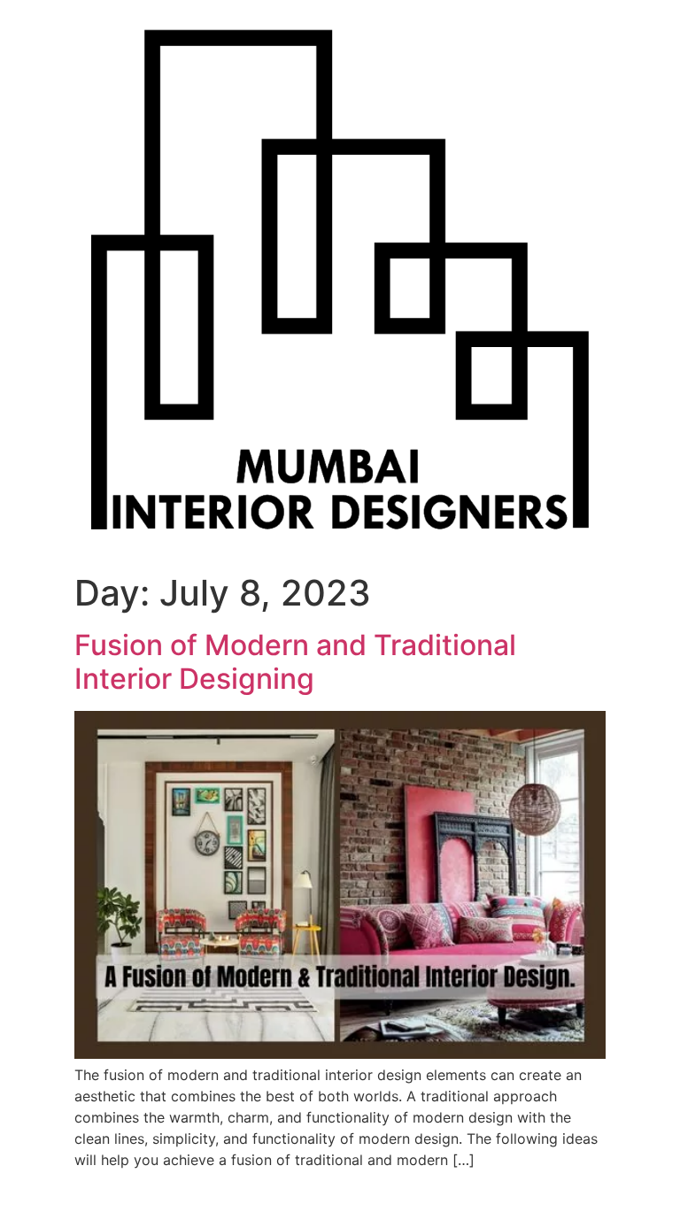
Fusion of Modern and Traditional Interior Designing (295, 662)
